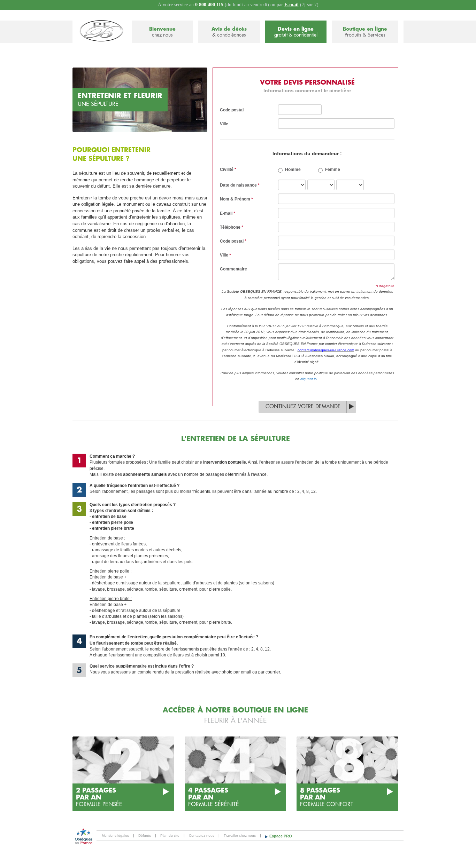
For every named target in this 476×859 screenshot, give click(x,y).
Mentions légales (115, 835)
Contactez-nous (201, 835)
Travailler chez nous (240, 835)
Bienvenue (162, 31)
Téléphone (231, 227)
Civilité (228, 169)
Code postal (232, 110)
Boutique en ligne (365, 31)
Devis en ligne (295, 31)
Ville (224, 123)
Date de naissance (240, 185)
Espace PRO (280, 836)
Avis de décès (229, 31)
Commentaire (233, 269)
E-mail (291, 4)
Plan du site (169, 835)
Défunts (144, 835)
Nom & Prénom (236, 199)
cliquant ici (308, 379)
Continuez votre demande (303, 406)
